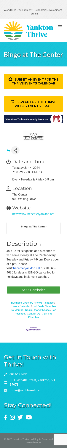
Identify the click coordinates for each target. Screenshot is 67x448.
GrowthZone (33, 442)
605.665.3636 (18, 374)
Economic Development (49, 9)
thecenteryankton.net (26, 268)
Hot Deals (38, 306)
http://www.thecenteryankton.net (33, 214)
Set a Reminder (33, 290)
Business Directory (22, 302)
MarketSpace (42, 310)
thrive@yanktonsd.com (25, 390)
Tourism (34, 13)
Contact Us (33, 313)
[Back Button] (8, 151)
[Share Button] (15, 150)
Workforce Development (18, 9)
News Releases (44, 302)
